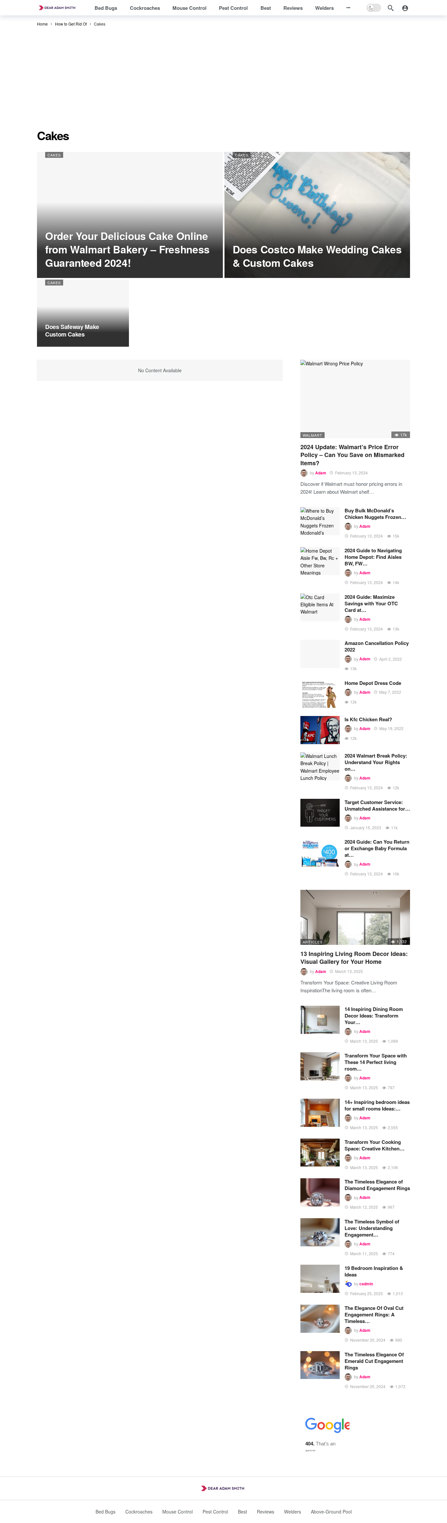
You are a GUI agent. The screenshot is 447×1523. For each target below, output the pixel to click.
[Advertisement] (223, 80)
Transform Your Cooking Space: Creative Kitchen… (374, 1145)
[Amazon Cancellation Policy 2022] (320, 654)
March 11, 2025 (364, 1253)
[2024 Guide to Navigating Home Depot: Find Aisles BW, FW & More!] (320, 561)
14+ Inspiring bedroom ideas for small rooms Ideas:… (377, 1105)
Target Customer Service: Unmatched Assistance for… (377, 805)
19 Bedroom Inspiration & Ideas (374, 1271)
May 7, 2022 (390, 692)
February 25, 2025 (366, 1293)
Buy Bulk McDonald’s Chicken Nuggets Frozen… (375, 514)
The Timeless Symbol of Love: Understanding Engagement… (372, 1228)
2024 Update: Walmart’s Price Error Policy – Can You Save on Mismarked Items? (352, 455)
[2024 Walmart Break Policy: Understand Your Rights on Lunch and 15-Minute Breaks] (320, 766)
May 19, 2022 (391, 728)
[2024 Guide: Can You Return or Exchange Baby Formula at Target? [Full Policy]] (320, 852)
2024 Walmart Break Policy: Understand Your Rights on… (376, 762)
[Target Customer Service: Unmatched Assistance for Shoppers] (320, 813)
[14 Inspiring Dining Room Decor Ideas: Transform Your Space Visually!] (320, 1020)
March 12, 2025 (364, 1207)
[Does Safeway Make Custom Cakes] (83, 313)
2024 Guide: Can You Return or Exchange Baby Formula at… (377, 848)
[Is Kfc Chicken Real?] (320, 730)
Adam (320, 473)
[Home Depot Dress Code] (320, 694)
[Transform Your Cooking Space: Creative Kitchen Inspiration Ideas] (320, 1153)
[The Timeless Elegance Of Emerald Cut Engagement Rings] (320, 1365)
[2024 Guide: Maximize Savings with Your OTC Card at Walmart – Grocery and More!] (320, 608)
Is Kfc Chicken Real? (368, 719)
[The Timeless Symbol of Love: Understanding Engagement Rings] (320, 1232)
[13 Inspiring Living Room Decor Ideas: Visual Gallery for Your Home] (355, 917)
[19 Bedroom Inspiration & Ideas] (320, 1279)
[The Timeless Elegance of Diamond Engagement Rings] (320, 1192)
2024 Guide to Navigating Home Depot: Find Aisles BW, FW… (373, 557)
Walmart (312, 435)
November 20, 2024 (367, 1340)
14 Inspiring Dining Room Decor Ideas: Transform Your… (374, 1015)
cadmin (366, 1284)
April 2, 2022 (390, 659)
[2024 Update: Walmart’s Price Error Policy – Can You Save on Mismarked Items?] (355, 399)
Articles (313, 942)
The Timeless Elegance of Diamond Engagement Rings (377, 1185)
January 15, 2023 (365, 827)
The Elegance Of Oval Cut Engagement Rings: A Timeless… (374, 1314)
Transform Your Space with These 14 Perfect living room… (376, 1062)
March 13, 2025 (349, 971)
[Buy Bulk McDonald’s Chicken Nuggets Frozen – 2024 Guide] (320, 521)
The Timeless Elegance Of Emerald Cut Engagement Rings (374, 1361)
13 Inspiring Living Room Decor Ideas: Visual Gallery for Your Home (354, 957)
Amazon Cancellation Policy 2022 (377, 646)
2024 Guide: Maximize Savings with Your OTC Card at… (371, 603)
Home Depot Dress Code (373, 683)
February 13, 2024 (351, 472)
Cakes (54, 154)
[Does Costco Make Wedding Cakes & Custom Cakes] (317, 215)
